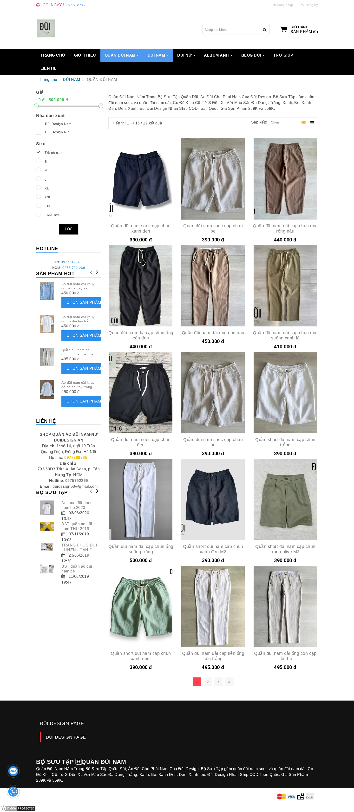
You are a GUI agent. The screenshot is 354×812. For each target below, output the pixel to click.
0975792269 (76, 481)
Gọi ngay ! (53, 5)
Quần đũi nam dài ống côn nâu (213, 332)
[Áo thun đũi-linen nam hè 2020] (47, 507)
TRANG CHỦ (52, 55)
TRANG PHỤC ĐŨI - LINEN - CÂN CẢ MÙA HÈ (79, 550)
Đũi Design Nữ (57, 132)
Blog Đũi (251, 55)
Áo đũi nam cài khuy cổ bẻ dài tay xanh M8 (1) (78, 288)
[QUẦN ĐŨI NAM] (45, 28)
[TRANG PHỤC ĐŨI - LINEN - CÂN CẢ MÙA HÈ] (47, 547)
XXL (48, 197)
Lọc (69, 229)
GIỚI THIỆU (85, 55)
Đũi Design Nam (58, 124)
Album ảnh (217, 55)
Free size (52, 215)
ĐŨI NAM (157, 55)
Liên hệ (48, 68)
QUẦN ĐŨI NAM (121, 55)
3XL (48, 206)
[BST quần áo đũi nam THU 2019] (47, 526)
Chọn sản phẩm (83, 302)
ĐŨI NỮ (185, 55)
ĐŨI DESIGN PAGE (66, 737)
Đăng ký (312, 5)
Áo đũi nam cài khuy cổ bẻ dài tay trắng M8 (78, 387)
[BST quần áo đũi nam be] (47, 569)
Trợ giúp (283, 55)
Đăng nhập (285, 5)
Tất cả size (54, 153)
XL (47, 188)
